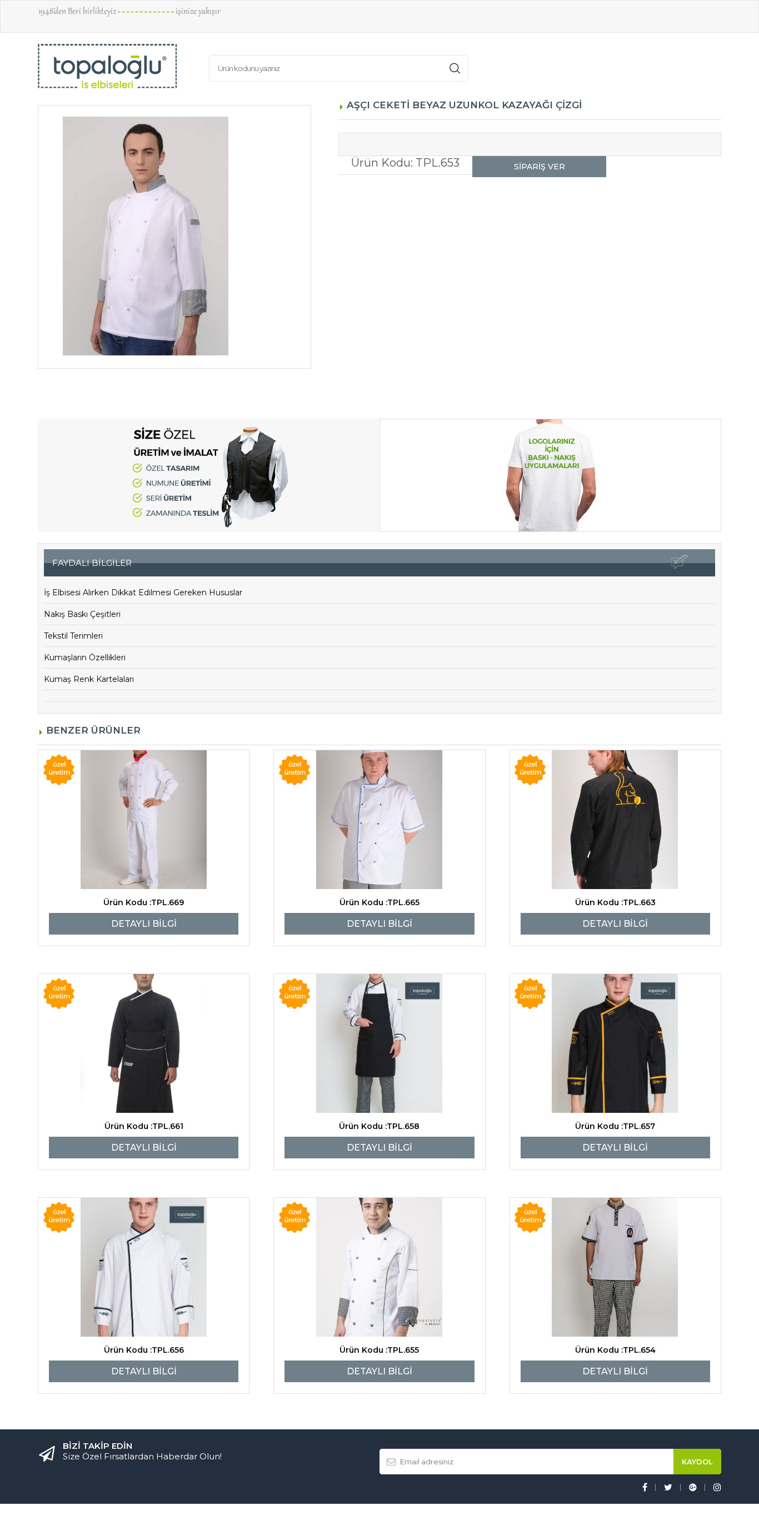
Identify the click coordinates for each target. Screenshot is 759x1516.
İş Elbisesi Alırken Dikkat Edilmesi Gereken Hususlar (143, 593)
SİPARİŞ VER (539, 167)
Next (327, 237)
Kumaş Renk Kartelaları (89, 679)
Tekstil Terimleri (73, 636)
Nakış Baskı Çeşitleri (82, 614)
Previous (22, 237)
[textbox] (435, 66)
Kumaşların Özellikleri (85, 657)
